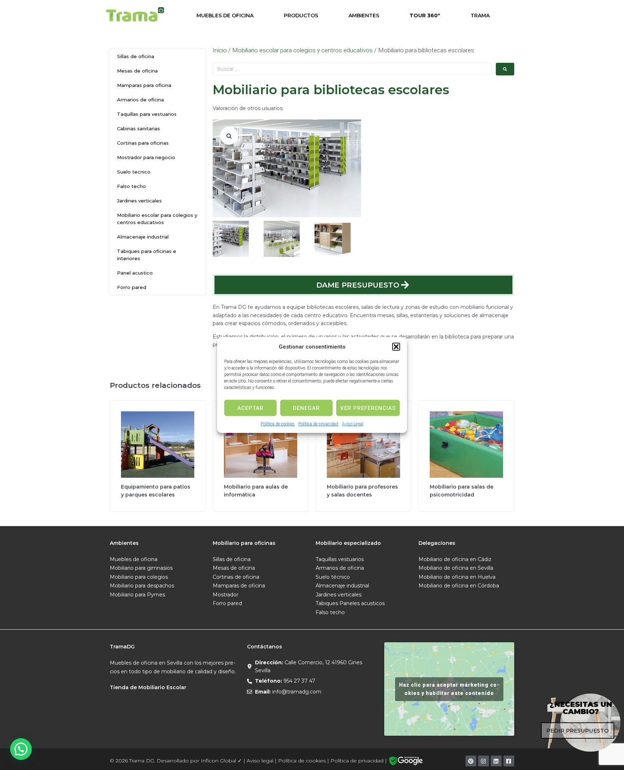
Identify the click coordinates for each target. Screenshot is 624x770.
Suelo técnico (333, 577)
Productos (301, 15)
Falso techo (131, 186)
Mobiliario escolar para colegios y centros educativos (157, 218)
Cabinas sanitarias (138, 128)
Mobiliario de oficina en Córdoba (459, 585)
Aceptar (250, 407)
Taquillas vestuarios (340, 559)
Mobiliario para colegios (139, 577)
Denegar (306, 407)
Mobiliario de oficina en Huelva (457, 577)
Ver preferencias (368, 407)
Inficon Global (218, 760)
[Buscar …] (352, 69)
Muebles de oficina (133, 559)
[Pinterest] (470, 761)
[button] (396, 346)
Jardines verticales (139, 201)
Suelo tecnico (134, 172)
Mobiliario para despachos (142, 585)
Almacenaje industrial (143, 237)
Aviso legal (260, 760)
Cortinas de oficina (236, 577)
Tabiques (327, 603)
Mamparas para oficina (144, 85)
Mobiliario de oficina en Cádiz (455, 559)
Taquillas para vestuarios (147, 114)
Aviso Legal (352, 423)
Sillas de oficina (135, 56)
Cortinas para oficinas (143, 143)
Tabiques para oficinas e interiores (146, 254)
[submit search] (505, 69)
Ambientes (363, 15)
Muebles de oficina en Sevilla (146, 663)
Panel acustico (135, 273)
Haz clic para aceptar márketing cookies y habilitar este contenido (449, 689)
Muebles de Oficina (225, 15)
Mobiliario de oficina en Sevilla (456, 568)
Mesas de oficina (137, 71)
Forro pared (131, 287)
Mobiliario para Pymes (137, 594)
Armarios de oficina (140, 99)
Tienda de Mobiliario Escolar (148, 687)
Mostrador (225, 594)
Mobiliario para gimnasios (141, 568)
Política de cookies (278, 423)
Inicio (220, 50)
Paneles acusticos (362, 603)
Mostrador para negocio (146, 157)
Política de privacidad (318, 423)
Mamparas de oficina (239, 585)
